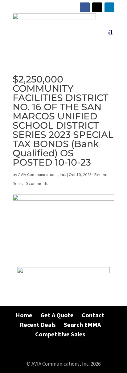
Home (24, 315)
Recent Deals (38, 324)
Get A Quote (57, 315)
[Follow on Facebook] (85, 7)
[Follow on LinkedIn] (109, 7)
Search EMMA (82, 324)
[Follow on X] (97, 7)
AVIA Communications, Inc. (42, 174)
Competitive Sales (60, 334)
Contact (93, 315)
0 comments (37, 183)
